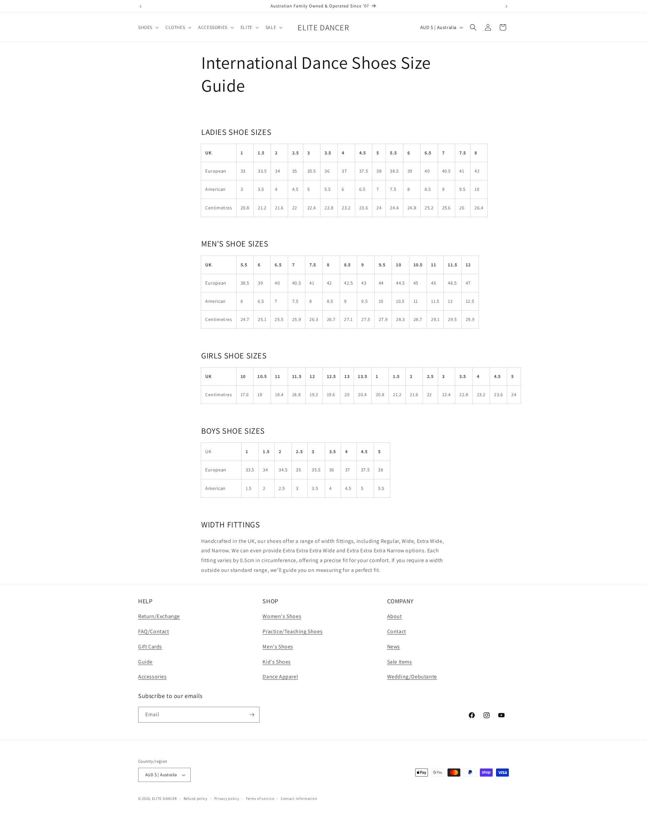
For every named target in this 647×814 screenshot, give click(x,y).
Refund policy (196, 798)
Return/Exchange (159, 616)
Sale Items (399, 661)
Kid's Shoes (277, 661)
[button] (147, 27)
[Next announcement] (506, 6)
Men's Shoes (278, 646)
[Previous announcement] (140, 6)
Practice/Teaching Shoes (292, 631)
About (394, 616)
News (393, 646)
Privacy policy (226, 798)
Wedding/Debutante (412, 676)
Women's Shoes (282, 616)
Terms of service (260, 798)
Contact (396, 631)
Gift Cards (150, 646)
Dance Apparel (280, 676)
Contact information (299, 798)
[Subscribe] (251, 715)
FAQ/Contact (153, 631)
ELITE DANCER (164, 798)
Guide (145, 661)
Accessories (152, 676)
